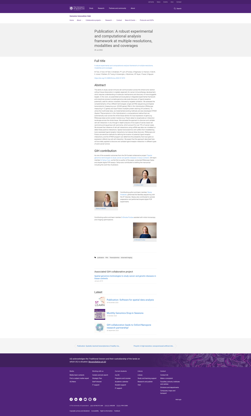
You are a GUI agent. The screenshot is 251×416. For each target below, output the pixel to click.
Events (165, 2)
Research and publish (145, 382)
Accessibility (95, 411)
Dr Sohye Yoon (138, 185)
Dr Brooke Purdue (127, 217)
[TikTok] (94, 399)
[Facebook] (71, 399)
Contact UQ (164, 375)
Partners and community (117, 8)
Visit (139, 385)
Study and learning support (147, 378)
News (158, 2)
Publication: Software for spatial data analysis (130, 300)
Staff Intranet (96, 382)
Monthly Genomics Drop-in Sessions (125, 313)
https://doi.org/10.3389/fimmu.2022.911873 (109, 78)
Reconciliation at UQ (97, 362)
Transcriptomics (114, 257)
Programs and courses (123, 378)
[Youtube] (85, 399)
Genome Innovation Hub (80, 16)
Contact (178, 2)
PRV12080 (124, 405)
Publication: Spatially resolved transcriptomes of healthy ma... (98, 346)
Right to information (106, 411)
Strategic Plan (97, 378)
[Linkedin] (75, 399)
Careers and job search (100, 375)
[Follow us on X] (80, 399)
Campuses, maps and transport (167, 392)
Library (140, 375)
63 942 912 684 (98, 405)
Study (91, 8)
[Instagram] (90, 399)
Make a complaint (166, 378)
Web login (178, 399)
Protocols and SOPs (147, 20)
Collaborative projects (93, 20)
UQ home (151, 2)
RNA (106, 257)
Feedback (117, 411)
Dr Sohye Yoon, (105, 160)
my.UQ (117, 375)
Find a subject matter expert (79, 378)
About (133, 8)
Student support (120, 385)
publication (100, 257)
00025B (112, 405)
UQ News (73, 382)
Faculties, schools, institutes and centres (170, 383)
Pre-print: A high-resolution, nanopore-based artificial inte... (154, 346)
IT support (95, 385)
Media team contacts (77, 375)
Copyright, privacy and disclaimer (80, 411)
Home (72, 20)
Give (172, 2)
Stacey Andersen (101, 208)
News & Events (130, 20)
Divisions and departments (169, 387)
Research (101, 8)
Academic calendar (121, 382)
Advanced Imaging (126, 257)
